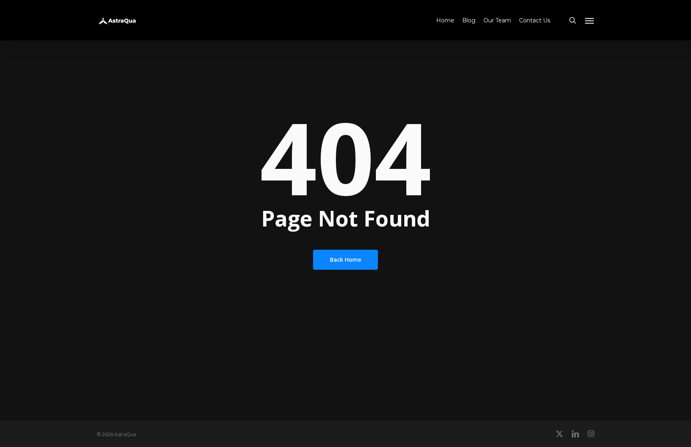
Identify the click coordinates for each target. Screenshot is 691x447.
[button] (590, 20)
